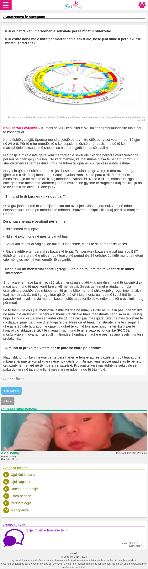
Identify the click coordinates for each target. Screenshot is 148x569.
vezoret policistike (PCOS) (108, 330)
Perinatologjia (21, 503)
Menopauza (20, 510)
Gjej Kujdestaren (23, 475)
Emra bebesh (21, 496)
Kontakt (74, 553)
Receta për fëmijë (24, 489)
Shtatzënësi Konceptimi (25, 17)
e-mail (10, 378)
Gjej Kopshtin (21, 482)
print (21, 378)
